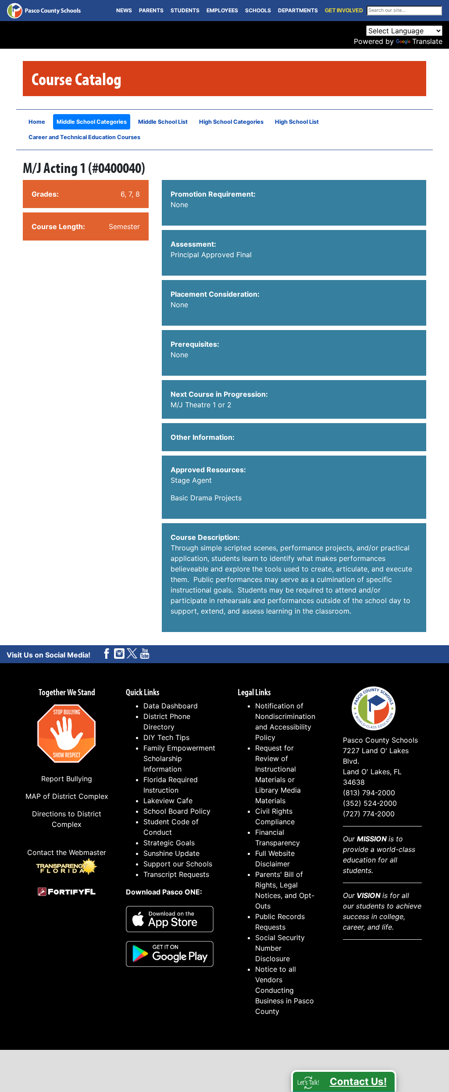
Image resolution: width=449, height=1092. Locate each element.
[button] (343, 1081)
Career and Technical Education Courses (84, 137)
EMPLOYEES (222, 10)
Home (37, 122)
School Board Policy (176, 811)
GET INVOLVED (344, 10)
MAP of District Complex (66, 796)
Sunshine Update (171, 853)
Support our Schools (177, 863)
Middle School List (163, 122)
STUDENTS (185, 10)
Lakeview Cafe (167, 800)
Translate (427, 41)
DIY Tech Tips (166, 737)
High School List (297, 122)
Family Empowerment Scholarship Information (179, 758)
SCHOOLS (258, 10)
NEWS (124, 10)
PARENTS (151, 10)
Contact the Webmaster (66, 852)
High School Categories (231, 122)
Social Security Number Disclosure (280, 948)
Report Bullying (66, 778)
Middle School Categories (92, 122)
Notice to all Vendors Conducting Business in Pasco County (284, 990)
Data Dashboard (170, 705)
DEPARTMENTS (298, 10)
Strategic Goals (169, 842)
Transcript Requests (176, 874)
